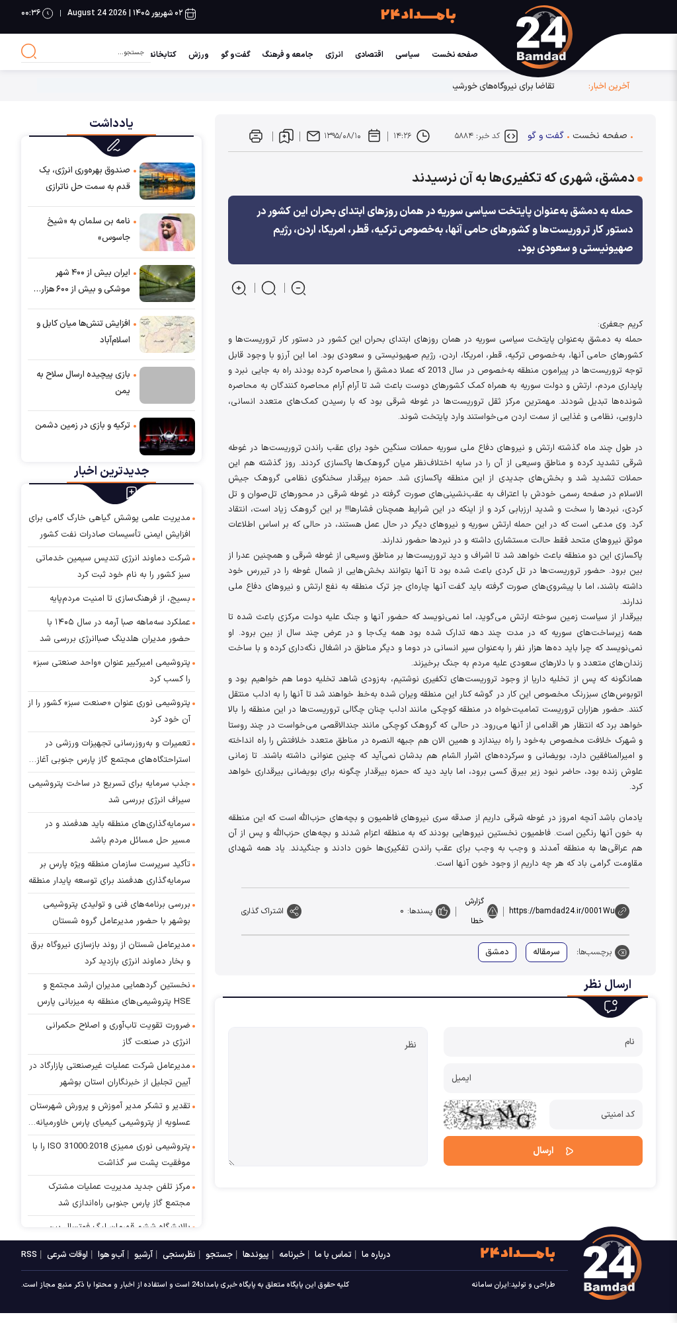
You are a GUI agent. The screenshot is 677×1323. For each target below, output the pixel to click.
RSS (29, 1255)
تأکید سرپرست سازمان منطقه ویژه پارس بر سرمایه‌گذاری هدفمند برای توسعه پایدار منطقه (109, 873)
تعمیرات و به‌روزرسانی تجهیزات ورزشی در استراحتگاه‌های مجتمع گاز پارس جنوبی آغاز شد (113, 753)
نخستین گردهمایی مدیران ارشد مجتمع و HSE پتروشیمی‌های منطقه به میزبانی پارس (113, 993)
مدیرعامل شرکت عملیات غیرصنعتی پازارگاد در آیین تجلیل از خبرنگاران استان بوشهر (109, 1074)
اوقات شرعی (67, 1255)
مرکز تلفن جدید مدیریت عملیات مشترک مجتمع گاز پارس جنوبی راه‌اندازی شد (119, 1195)
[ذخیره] (286, 136)
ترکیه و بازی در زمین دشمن (82, 425)
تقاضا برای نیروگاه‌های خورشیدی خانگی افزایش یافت (463, 86)
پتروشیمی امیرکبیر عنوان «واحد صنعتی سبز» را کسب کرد (111, 671)
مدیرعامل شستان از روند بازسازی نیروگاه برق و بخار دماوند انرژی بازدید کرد (110, 953)
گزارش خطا (474, 911)
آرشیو (143, 1255)
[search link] (29, 51)
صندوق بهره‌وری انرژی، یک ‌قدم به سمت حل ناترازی (84, 179)
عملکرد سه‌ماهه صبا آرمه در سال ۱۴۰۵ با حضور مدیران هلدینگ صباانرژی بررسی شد (115, 631)
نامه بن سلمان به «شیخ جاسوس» (88, 230)
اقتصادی (369, 55)
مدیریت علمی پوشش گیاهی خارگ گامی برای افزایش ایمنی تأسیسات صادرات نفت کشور (109, 526)
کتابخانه (163, 55)
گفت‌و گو (236, 55)
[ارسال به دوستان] (313, 136)
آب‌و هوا (111, 1255)
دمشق (497, 952)
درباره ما (376, 1255)
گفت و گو (546, 136)
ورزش (198, 55)
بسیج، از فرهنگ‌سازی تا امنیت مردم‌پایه (120, 598)
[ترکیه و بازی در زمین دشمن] (167, 436)
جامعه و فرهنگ (287, 55)
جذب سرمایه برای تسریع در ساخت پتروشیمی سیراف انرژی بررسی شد (109, 792)
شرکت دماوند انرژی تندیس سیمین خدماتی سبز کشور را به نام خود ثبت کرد (113, 567)
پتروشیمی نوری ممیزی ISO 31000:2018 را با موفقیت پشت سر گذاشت (111, 1155)
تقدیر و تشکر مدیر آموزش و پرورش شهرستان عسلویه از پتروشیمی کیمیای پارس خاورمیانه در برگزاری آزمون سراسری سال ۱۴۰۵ (110, 1115)
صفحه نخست (455, 55)
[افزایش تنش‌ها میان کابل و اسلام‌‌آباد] (167, 333)
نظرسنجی (179, 1255)
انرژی (334, 55)
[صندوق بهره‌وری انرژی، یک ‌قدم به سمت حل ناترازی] (167, 181)
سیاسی (407, 55)
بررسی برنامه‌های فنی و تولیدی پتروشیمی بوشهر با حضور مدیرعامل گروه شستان (116, 913)
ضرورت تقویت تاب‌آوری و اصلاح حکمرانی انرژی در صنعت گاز (118, 1034)
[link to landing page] (585, 37)
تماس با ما (333, 1255)
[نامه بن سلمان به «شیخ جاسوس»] (167, 232)
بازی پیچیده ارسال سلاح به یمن (83, 383)
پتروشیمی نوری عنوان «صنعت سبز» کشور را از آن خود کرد (109, 711)
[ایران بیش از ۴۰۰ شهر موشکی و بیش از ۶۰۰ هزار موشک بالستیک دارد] (167, 282)
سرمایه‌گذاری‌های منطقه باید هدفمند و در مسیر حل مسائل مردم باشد (117, 832)
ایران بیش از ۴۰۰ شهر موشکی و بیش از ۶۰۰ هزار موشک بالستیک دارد (85, 282)
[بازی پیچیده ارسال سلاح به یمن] (167, 385)
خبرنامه (292, 1255)
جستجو (219, 1255)
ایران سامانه (490, 1285)
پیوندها (256, 1255)
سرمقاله (546, 952)
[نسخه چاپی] (256, 136)
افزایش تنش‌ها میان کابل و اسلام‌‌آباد (83, 332)
